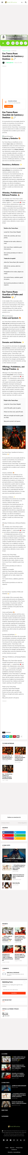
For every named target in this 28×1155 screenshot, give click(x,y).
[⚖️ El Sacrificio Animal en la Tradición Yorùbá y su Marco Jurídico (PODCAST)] (7, 868)
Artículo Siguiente (22, 822)
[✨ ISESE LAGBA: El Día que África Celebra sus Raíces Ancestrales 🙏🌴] (6, 1059)
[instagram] (8, 838)
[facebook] (8, 832)
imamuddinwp (16, 1152)
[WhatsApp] (10, 736)
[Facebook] (3, 736)
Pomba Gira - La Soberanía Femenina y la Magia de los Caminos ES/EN (20, 758)
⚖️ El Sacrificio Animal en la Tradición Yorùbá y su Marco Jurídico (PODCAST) (19, 867)
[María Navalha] (7, 885)
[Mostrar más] (21, 736)
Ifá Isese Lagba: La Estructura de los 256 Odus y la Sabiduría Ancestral (20, 957)
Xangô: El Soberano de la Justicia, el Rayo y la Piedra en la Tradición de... (20, 938)
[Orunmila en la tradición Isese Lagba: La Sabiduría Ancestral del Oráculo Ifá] (6, 1076)
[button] (2, 2)
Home (6, 1147)
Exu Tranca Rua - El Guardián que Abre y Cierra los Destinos (7, 757)
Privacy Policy (19, 1147)
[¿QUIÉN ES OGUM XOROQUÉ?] (6, 1088)
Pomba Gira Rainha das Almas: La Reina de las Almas (18, 876)
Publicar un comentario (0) (14, 817)
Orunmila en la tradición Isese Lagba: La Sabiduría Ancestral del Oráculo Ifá (7, 957)
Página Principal (6, 50)
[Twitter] (7, 736)
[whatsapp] (20, 835)
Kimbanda (13, 50)
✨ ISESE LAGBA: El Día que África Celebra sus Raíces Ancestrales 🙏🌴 (7, 938)
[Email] (17, 736)
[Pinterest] (14, 736)
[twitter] (20, 832)
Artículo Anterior (6, 822)
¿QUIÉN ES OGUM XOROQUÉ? (19, 1085)
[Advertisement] (14, 21)
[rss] (20, 838)
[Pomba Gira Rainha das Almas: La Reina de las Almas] (7, 877)
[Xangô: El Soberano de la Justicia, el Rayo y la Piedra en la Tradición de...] (6, 1067)
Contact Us (14, 1149)
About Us (12, 1147)
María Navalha (16, 883)
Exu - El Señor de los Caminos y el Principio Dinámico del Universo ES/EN (7, 776)
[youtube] (8, 835)
